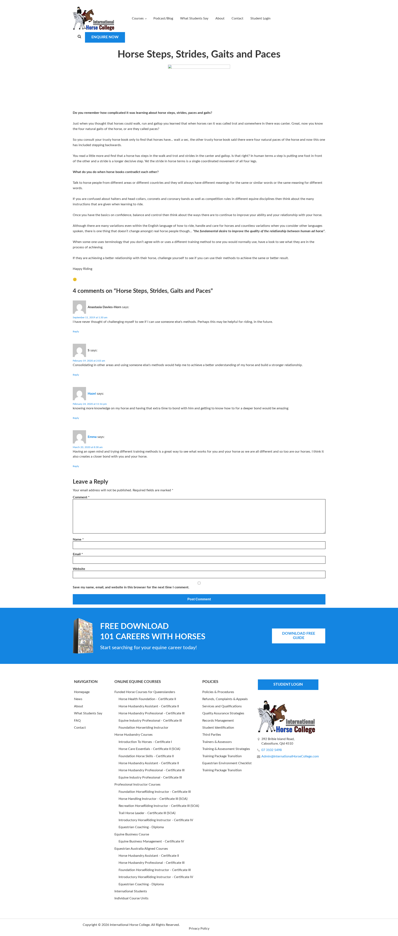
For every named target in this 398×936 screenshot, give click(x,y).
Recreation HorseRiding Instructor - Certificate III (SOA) (159, 805)
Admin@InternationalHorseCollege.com (290, 756)
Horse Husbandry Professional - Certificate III (151, 713)
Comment (81, 497)
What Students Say (194, 18)
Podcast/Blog (163, 18)
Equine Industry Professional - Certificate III (150, 720)
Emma (92, 437)
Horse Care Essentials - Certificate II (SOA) (149, 749)
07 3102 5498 (271, 750)
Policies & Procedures (218, 692)
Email (78, 554)
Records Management (218, 720)
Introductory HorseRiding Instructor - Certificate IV (156, 820)
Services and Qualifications (222, 706)
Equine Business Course (131, 834)
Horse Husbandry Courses (133, 734)
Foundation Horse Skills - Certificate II (146, 756)
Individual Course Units (131, 898)
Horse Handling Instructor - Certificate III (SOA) (153, 798)
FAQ (77, 720)
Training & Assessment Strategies (226, 749)
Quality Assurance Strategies (223, 713)
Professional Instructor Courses (137, 784)
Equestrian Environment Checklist (227, 763)
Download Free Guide (298, 636)
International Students (130, 891)
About (219, 18)
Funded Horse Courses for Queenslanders (144, 692)
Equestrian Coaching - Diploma (141, 827)
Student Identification (218, 727)
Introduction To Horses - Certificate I (145, 742)
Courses (138, 18)
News (78, 699)
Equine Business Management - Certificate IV (151, 841)
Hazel (92, 393)
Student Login (260, 18)
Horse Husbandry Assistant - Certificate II (149, 706)
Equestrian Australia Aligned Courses (141, 848)
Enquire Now (105, 37)
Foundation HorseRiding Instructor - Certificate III (155, 791)
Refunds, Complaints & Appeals (225, 699)
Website (79, 569)
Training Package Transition (222, 756)
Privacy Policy (199, 928)
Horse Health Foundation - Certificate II (147, 699)
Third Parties (211, 734)
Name (78, 539)
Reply (76, 331)
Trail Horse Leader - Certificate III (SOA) (147, 813)
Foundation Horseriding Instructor (143, 727)
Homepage (82, 692)
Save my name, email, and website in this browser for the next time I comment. (131, 587)
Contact (237, 18)
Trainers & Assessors (217, 742)
